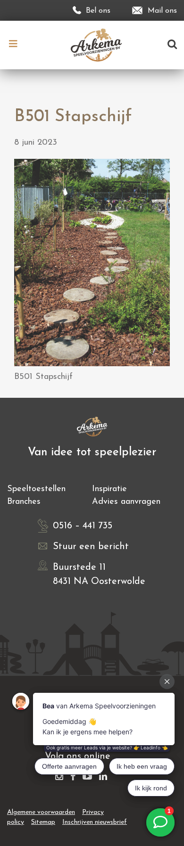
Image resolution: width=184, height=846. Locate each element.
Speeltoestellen (36, 489)
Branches (24, 502)
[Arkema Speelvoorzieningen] (98, 44)
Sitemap (43, 822)
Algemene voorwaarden (41, 812)
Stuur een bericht (91, 546)
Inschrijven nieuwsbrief (94, 822)
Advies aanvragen (126, 502)
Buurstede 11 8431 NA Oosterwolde (99, 574)
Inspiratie (109, 489)
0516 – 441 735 (82, 526)
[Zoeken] (172, 45)
